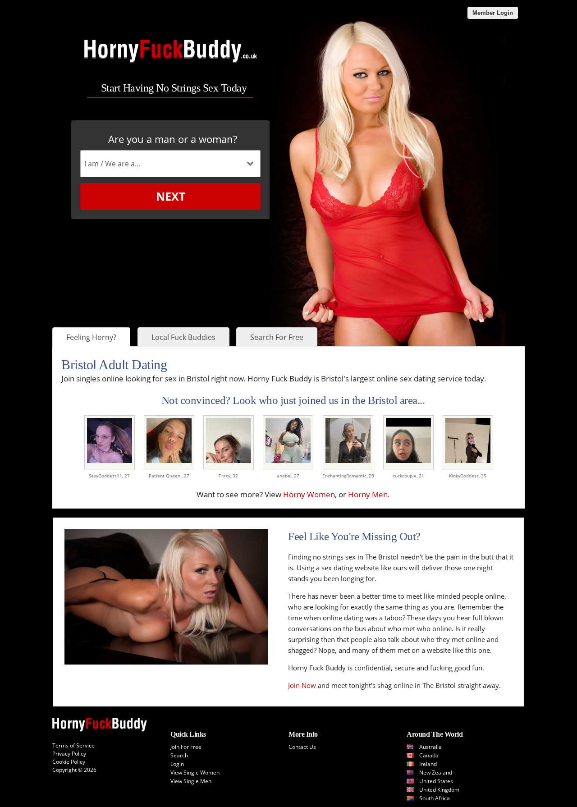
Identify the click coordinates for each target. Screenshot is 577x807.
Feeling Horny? (91, 337)
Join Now (302, 685)
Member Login (492, 12)
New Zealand (435, 772)
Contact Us (302, 747)
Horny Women (309, 494)
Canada (429, 755)
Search (179, 755)
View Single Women (195, 772)
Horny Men (368, 494)
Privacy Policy (69, 753)
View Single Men (190, 781)
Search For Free (276, 337)
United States (436, 781)
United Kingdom (439, 789)
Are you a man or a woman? (172, 139)
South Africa (434, 798)
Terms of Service (73, 745)
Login (177, 764)
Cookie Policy (68, 762)
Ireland (428, 764)
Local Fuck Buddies (183, 337)
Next (170, 196)
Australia (430, 747)
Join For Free (185, 747)
